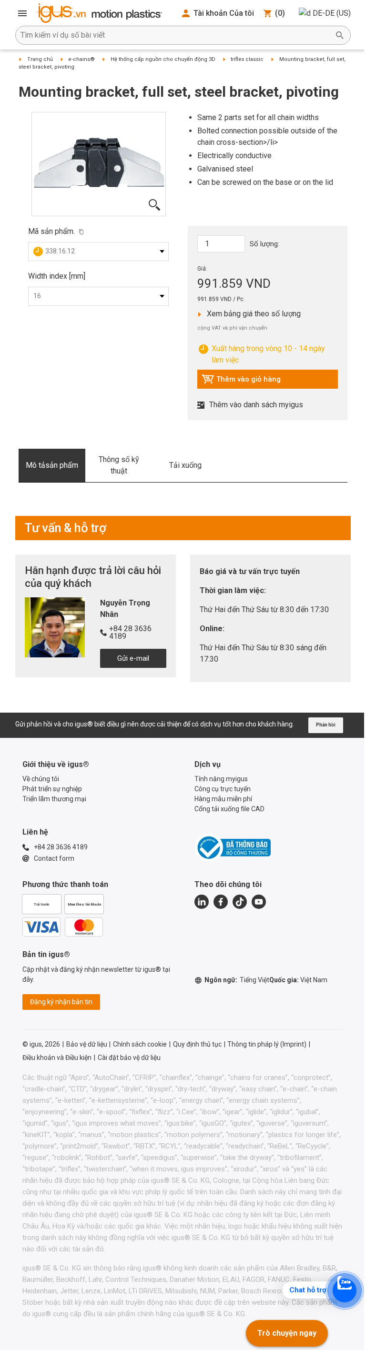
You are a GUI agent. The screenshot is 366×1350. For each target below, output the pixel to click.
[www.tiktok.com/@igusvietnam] (240, 902)
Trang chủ (40, 59)
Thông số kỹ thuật (119, 465)
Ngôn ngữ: (236, 980)
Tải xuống (185, 465)
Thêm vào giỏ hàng (241, 381)
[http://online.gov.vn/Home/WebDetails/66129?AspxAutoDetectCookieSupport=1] (232, 847)
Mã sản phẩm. (51, 231)
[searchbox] (175, 35)
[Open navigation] (22, 13)
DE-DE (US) (332, 13)
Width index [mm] (56, 276)
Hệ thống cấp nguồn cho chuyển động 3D (163, 59)
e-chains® (81, 59)
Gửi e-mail (133, 658)
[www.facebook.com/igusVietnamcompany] (221, 902)
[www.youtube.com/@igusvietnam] (259, 902)
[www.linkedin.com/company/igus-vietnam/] (201, 902)
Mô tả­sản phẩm (52, 465)
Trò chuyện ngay (286, 1333)
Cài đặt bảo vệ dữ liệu (129, 1057)
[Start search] (340, 35)
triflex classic (247, 59)
